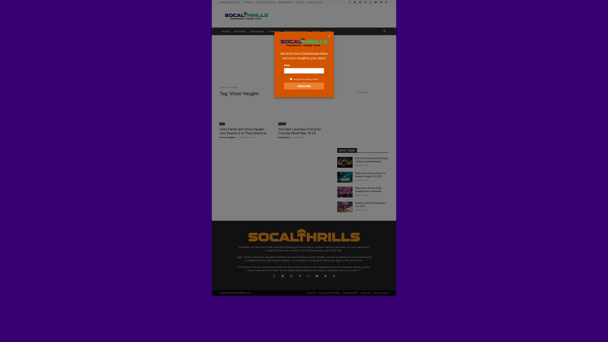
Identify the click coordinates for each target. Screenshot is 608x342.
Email (287, 65)
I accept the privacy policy (305, 79)
